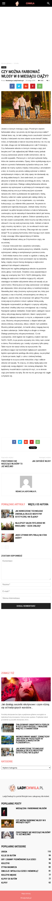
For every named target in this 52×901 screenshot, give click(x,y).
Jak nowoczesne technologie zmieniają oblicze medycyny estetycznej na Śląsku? (29, 514)
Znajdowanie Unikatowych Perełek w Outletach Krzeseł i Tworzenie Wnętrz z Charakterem (32, 726)
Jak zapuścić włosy (41, 461)
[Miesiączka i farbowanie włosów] (4, 811)
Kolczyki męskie (8, 875)
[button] (48, 3)
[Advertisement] (26, 34)
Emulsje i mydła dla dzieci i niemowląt (19, 871)
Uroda (4, 67)
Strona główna (6, 63)
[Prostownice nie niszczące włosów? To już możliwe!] (7, 835)
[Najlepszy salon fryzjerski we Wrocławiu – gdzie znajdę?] (7, 526)
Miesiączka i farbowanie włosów (31, 808)
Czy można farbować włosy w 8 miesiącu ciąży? (31, 821)
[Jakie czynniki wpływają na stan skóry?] (7, 538)
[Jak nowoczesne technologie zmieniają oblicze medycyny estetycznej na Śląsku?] (7, 514)
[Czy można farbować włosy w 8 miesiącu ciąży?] (7, 823)
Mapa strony (26, 893)
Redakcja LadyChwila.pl (15, 80)
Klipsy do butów (9, 879)
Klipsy (4, 882)
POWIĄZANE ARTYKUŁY (13, 504)
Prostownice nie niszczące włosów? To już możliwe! (11, 464)
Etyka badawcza (9, 867)
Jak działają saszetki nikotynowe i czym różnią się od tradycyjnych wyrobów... (25, 706)
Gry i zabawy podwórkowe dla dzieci (18, 859)
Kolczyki (5, 863)
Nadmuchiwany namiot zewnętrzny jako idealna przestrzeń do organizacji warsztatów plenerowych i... (33, 739)
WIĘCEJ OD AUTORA (38, 504)
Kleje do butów (8, 855)
